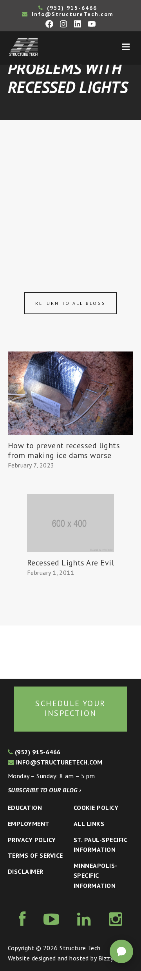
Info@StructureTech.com (71, 14)
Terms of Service (35, 855)
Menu (125, 47)
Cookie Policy (96, 808)
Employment (29, 824)
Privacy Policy (32, 840)
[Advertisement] (70, 194)
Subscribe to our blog (44, 790)
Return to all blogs (70, 303)
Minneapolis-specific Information (96, 875)
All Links (89, 824)
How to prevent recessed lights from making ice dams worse (64, 450)
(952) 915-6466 (71, 8)
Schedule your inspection (70, 708)
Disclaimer (25, 871)
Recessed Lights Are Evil (70, 563)
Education (25, 808)
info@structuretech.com (58, 762)
